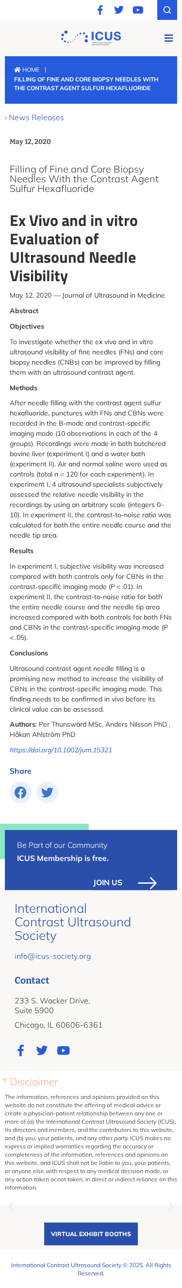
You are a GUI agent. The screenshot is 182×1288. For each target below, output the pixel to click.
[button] (168, 38)
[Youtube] (138, 10)
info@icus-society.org (53, 956)
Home (30, 69)
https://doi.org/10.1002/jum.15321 (61, 750)
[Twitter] (119, 10)
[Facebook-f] (100, 10)
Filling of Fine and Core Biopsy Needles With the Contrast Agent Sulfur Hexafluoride (84, 178)
